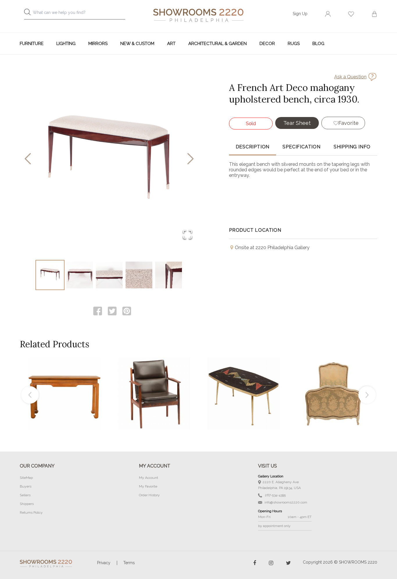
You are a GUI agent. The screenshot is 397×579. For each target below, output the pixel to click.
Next (367, 395)
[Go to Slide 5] (168, 275)
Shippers (27, 504)
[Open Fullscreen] (187, 234)
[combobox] (79, 14)
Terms (129, 562)
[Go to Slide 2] (79, 275)
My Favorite (148, 486)
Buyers (25, 486)
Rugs (294, 43)
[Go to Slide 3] (109, 275)
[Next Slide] (191, 159)
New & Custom (137, 43)
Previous (30, 395)
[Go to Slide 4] (138, 275)
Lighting (66, 43)
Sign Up (300, 13)
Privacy (103, 562)
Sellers (25, 495)
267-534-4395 (275, 495)
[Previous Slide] (28, 159)
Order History (149, 495)
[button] (109, 159)
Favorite (348, 123)
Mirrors (98, 43)
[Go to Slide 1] (50, 275)
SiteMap (26, 478)
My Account (148, 478)
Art (171, 43)
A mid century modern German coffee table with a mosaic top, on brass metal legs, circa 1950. (243, 380)
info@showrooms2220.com (285, 502)
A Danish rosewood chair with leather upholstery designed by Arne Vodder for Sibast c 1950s (154, 380)
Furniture (32, 43)
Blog (318, 43)
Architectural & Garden (217, 43)
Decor (267, 43)
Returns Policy (31, 512)
